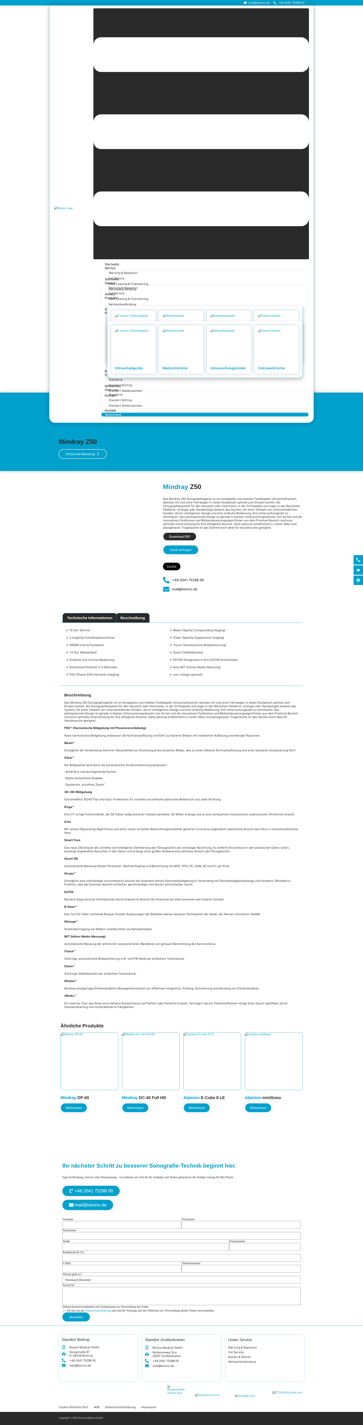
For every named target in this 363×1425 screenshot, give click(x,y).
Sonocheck (113, 414)
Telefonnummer (191, 1263)
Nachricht (68, 1285)
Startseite (112, 264)
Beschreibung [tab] (132, 618)
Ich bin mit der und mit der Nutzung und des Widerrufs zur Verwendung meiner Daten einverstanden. (141, 1310)
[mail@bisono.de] (358, 570)
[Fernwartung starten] (358, 580)
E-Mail (66, 1263)
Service (110, 268)
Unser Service (240, 1340)
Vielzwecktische (271, 368)
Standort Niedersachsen (125, 390)
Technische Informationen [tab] (89, 618)
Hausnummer (237, 1241)
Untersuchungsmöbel (228, 368)
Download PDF (179, 536)
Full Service (116, 293)
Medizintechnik (175, 368)
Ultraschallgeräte (129, 368)
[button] (201, 133)
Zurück (172, 566)
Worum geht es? (72, 1274)
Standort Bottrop (120, 400)
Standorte (116, 379)
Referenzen (113, 386)
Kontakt (110, 410)
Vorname (67, 1219)
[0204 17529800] (358, 560)
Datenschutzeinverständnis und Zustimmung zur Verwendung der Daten (105, 1306)
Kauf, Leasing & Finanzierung (128, 284)
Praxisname (69, 1230)
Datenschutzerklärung (98, 1310)
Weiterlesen (74, 1108)
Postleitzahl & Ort (73, 1252)
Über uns (111, 390)
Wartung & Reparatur (123, 273)
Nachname (188, 1219)
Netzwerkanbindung (122, 304)
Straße (66, 1241)
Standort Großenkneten (165, 1340)
